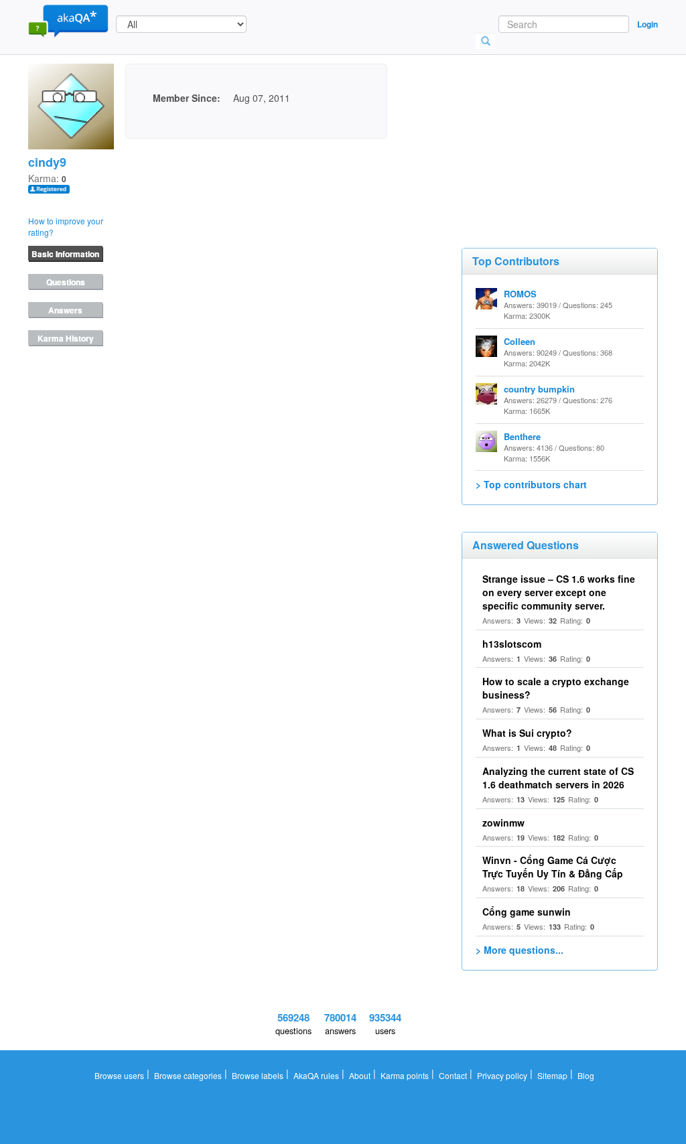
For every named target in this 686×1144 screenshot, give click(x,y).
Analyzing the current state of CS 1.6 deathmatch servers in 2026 (558, 777)
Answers (65, 310)
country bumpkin (539, 388)
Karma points (405, 1075)
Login (647, 24)
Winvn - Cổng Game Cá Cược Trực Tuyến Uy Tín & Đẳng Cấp (552, 866)
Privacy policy (502, 1075)
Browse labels (257, 1075)
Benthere (522, 436)
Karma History (66, 338)
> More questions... (519, 949)
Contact (453, 1075)
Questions (65, 282)
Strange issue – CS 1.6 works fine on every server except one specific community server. (558, 592)
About (359, 1075)
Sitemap (552, 1075)
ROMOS (520, 293)
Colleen (519, 341)
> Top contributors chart (531, 484)
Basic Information (65, 254)
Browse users (119, 1075)
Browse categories (188, 1075)
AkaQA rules (316, 1075)
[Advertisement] (562, 130)
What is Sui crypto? (527, 732)
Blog (585, 1075)
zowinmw (503, 822)
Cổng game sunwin (526, 911)
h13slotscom (511, 643)
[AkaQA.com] (68, 20)
